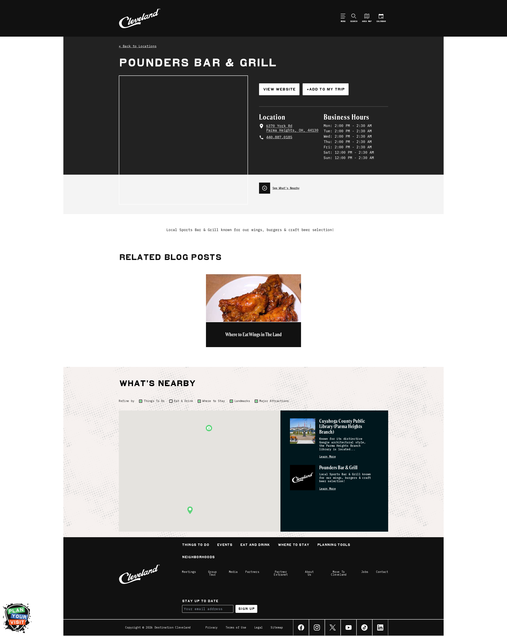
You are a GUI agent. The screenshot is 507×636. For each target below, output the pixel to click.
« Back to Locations (137, 46)
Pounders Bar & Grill (338, 468)
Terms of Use (236, 627)
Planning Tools (333, 545)
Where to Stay (213, 401)
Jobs (364, 572)
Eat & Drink (183, 401)
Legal (258, 627)
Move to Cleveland (338, 573)
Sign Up (246, 609)
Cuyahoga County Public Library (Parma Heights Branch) (342, 426)
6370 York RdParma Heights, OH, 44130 (292, 128)
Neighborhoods (198, 557)
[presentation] (323, 186)
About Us (309, 573)
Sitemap (277, 627)
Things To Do (154, 401)
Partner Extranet (281, 573)
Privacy (212, 627)
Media (233, 572)
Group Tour (212, 573)
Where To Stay (293, 545)
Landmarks (242, 401)
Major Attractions (274, 401)
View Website (279, 89)
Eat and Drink (255, 545)
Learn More (327, 456)
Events (224, 545)
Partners (252, 572)
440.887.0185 (279, 137)
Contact (382, 572)
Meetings (189, 572)
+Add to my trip (326, 89)
